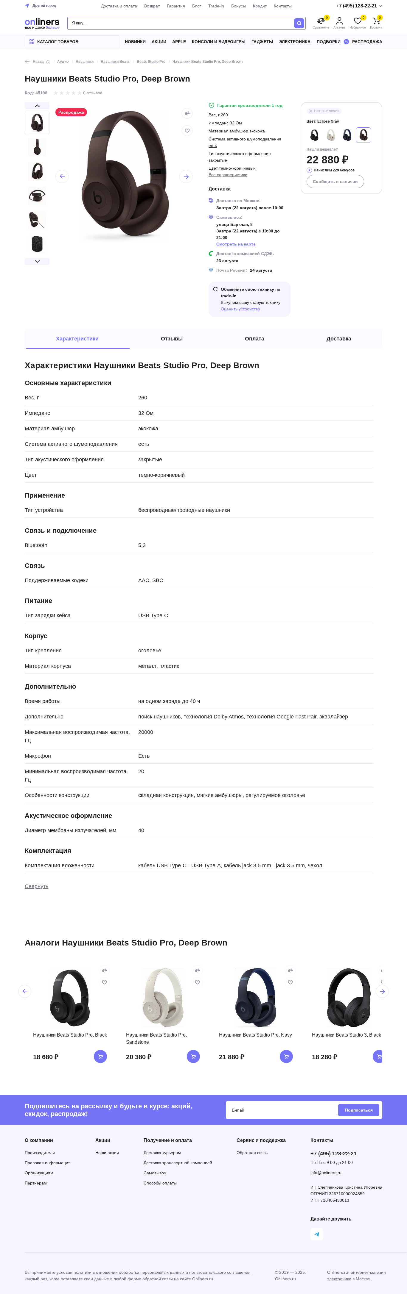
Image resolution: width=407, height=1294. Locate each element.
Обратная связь (252, 1152)
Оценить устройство (240, 309)
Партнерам (36, 1183)
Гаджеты (262, 41)
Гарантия (176, 6)
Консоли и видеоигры (219, 41)
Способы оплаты (160, 1183)
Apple (179, 41)
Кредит (260, 6)
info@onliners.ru (325, 1172)
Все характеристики (228, 174)
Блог (196, 6)
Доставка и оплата (119, 6)
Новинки (135, 41)
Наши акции (107, 1152)
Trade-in (216, 6)
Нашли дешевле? (322, 149)
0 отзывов (92, 92)
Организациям (39, 1172)
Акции (159, 41)
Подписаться (359, 1110)
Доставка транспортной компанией (178, 1162)
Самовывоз (155, 1172)
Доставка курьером (162, 1152)
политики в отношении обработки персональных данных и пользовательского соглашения (162, 1272)
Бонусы (238, 6)
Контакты (283, 6)
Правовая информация (48, 1162)
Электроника (294, 41)
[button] (37, 105)
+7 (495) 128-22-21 (333, 1154)
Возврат (152, 6)
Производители (40, 1152)
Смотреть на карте (236, 244)
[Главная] (48, 61)
